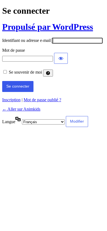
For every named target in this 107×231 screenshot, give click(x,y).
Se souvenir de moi (25, 72)
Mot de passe (13, 50)
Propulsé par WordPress (47, 27)
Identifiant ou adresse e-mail (26, 40)
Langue (8, 121)
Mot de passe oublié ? (42, 99)
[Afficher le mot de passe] (61, 58)
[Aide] (48, 73)
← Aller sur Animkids (21, 109)
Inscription (11, 99)
